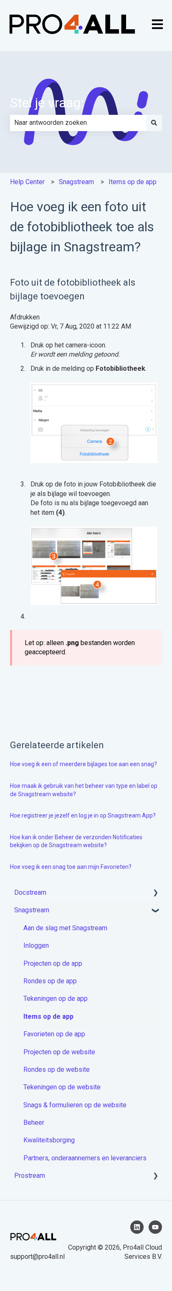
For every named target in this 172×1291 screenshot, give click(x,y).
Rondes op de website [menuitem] (56, 1069)
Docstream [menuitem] (30, 892)
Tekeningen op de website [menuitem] (62, 1087)
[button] (155, 893)
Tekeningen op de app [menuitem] (55, 998)
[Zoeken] (154, 123)
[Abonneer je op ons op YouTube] (155, 1227)
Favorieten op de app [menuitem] (54, 1034)
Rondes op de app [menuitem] (50, 981)
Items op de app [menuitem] (48, 1016)
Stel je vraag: (47, 103)
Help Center (27, 182)
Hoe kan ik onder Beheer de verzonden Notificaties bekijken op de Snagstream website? (76, 841)
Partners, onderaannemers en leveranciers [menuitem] (85, 1158)
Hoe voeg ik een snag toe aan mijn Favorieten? (71, 866)
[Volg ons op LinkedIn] (137, 1227)
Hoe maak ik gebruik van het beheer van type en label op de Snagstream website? (83, 789)
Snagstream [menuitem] (31, 910)
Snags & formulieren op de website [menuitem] (74, 1105)
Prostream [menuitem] (29, 1176)
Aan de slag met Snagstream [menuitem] (65, 928)
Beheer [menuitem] (33, 1122)
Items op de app (133, 182)
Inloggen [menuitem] (36, 945)
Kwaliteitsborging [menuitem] (49, 1140)
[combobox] (78, 123)
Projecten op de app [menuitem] (52, 963)
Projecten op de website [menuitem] (59, 1052)
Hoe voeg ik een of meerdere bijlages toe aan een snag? (83, 764)
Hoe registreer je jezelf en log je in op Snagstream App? (83, 815)
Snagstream (76, 182)
